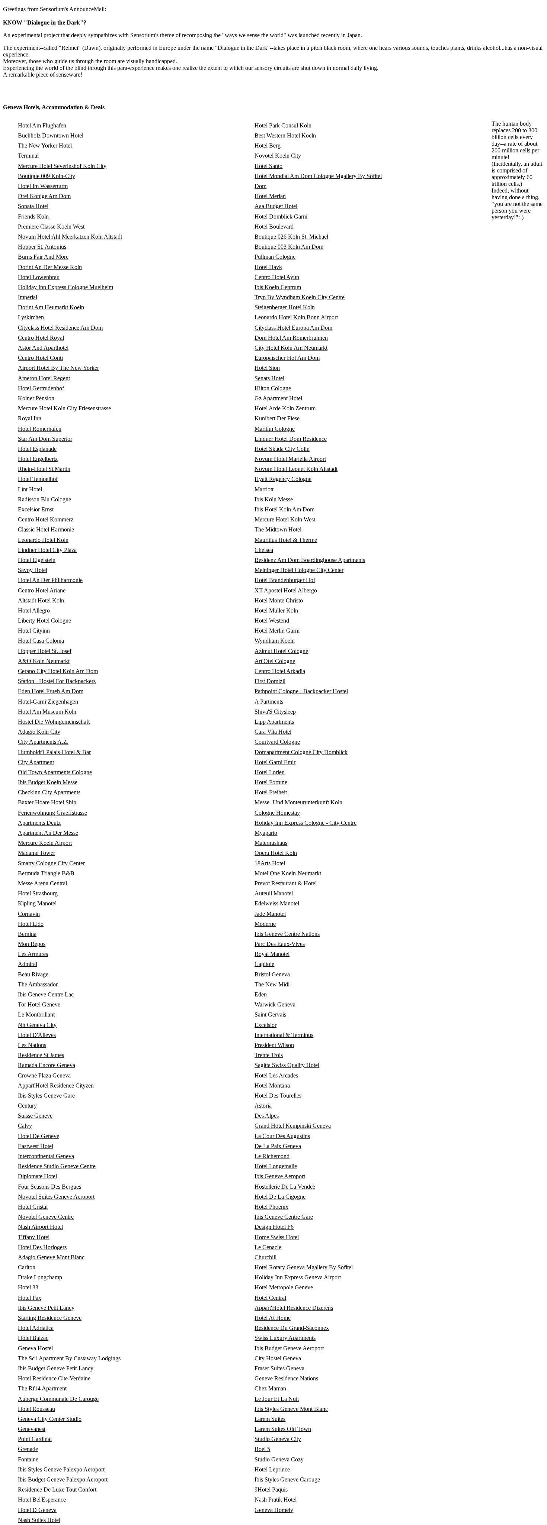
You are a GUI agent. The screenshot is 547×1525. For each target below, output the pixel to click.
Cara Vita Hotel (273, 731)
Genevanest (31, 1429)
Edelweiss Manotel (277, 903)
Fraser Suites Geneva (279, 1368)
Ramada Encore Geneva (46, 1065)
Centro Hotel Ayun (277, 277)
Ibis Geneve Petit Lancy (46, 1308)
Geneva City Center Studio (49, 1419)
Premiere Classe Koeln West (51, 226)
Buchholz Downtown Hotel (50, 135)
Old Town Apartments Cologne (55, 772)
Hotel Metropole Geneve (284, 1287)
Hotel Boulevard (274, 226)
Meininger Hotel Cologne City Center (299, 570)
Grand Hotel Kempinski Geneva (293, 1125)
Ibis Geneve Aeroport (280, 1176)
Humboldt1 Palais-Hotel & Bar (54, 752)
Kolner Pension (36, 398)
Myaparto (266, 833)
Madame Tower (36, 853)
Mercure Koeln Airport (45, 843)
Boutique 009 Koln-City (46, 176)
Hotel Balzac (33, 1338)
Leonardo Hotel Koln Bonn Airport (296, 317)
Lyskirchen (31, 317)
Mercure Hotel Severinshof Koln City (62, 166)
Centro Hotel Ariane (41, 590)
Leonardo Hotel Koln (43, 540)
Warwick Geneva (275, 1004)
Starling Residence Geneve (49, 1318)
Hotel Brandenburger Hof (285, 580)
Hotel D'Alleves (37, 1035)
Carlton (26, 1267)
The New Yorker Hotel (45, 145)
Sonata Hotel (33, 206)
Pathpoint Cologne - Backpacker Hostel (301, 691)
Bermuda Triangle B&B (46, 873)
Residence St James (41, 1055)
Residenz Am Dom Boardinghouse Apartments (310, 560)
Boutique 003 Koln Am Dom (289, 246)
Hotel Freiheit (271, 792)
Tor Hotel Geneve (39, 1004)
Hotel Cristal (33, 1206)
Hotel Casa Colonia (41, 640)
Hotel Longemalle (276, 1166)
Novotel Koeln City (278, 155)
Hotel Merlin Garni (277, 630)
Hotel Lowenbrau (39, 277)
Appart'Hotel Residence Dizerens (294, 1308)
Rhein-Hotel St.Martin (44, 469)
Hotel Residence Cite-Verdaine (54, 1378)
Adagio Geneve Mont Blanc (51, 1257)
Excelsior (265, 1025)
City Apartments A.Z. (43, 742)
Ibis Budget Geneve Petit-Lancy (55, 1368)
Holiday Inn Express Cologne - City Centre (305, 823)
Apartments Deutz (39, 823)
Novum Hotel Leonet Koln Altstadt (296, 469)
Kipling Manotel (37, 903)
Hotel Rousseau (36, 1409)
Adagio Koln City (39, 731)
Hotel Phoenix (271, 1206)
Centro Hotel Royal (41, 338)
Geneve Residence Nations (286, 1378)
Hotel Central (270, 1298)
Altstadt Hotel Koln (41, 600)
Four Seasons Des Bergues (49, 1186)
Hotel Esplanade (37, 449)
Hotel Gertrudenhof (41, 388)
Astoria (263, 1105)
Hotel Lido (31, 924)
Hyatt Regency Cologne (283, 479)
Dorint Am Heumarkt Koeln (51, 307)
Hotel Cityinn (34, 630)
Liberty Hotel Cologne (44, 620)
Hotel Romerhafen (39, 429)
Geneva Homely (274, 1510)
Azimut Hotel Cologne (281, 651)
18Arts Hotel (270, 863)
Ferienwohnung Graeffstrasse (52, 813)
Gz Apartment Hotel (278, 398)
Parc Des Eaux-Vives (280, 944)
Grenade (28, 1449)
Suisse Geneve (35, 1115)
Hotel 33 (28, 1287)
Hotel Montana (272, 1085)
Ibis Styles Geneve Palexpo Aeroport (61, 1469)
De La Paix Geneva (278, 1146)
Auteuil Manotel (274, 893)
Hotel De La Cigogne (280, 1196)
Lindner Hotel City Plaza (47, 550)
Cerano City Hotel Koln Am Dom (58, 671)
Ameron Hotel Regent (44, 378)
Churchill (265, 1257)
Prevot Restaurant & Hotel (286, 883)
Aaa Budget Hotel (276, 206)
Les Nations (32, 1045)
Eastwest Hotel (35, 1146)
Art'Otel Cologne (275, 661)
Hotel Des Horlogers (42, 1247)
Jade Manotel (270, 914)
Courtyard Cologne (277, 742)
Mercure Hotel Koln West (285, 519)
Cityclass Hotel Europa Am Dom (293, 327)
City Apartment (36, 762)
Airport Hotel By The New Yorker (58, 368)
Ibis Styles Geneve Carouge (287, 1479)
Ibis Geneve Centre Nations (287, 934)
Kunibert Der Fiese (277, 418)
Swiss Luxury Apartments (285, 1338)
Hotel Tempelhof (38, 479)
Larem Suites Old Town (283, 1429)
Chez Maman (270, 1388)
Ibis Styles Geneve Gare (46, 1095)
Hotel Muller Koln (276, 610)
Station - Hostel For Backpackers (57, 681)
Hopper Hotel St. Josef (44, 651)
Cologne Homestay (277, 813)
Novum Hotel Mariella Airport (290, 459)
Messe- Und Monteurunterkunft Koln (298, 802)
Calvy (25, 1125)
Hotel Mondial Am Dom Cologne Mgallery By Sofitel (318, 176)
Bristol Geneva (272, 974)
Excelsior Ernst (36, 509)
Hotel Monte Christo (279, 600)
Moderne (265, 924)
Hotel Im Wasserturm (43, 186)
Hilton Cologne (273, 388)
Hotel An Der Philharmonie (50, 580)
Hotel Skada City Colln (282, 449)
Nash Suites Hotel (39, 1520)
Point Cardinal (35, 1439)
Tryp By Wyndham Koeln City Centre (300, 297)
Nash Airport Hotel (40, 1227)
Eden (261, 994)
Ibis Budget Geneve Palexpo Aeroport (63, 1479)
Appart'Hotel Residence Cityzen (56, 1085)
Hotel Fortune (271, 782)
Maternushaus (271, 843)
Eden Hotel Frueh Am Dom (50, 691)
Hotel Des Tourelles (278, 1095)
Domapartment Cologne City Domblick (301, 752)
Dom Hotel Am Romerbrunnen (291, 338)
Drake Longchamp (40, 1277)
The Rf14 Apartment (42, 1388)
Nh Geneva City (37, 1025)
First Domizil (270, 681)
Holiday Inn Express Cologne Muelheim (65, 287)
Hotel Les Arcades (276, 1075)
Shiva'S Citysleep (275, 711)
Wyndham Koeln (275, 640)
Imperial (27, 297)
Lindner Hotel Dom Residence (291, 439)
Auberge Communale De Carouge (58, 1399)
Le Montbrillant (36, 1014)
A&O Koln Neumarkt (44, 661)
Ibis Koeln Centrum (278, 287)
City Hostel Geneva (278, 1358)
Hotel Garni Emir (275, 762)
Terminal (28, 155)
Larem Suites (270, 1419)
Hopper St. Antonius (42, 246)
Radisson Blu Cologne (44, 499)
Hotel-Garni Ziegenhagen (48, 701)
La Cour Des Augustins (282, 1136)
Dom (260, 186)
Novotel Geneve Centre (46, 1217)
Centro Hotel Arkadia (280, 671)
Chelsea (264, 550)
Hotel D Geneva (37, 1510)
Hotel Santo (268, 166)
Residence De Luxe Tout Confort (57, 1489)
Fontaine (28, 1459)
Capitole (264, 964)
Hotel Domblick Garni (281, 216)
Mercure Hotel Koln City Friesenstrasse (64, 408)
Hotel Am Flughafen (42, 125)
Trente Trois (269, 1055)
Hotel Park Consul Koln (283, 125)
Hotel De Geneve (38, 1136)
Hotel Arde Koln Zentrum (285, 408)
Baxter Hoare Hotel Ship (47, 802)
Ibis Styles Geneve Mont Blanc (291, 1409)
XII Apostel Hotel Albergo (286, 590)
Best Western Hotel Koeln (285, 135)
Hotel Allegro (34, 610)
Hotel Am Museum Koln (47, 711)
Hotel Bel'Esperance (42, 1499)
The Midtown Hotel (278, 529)
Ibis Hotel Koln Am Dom (284, 509)
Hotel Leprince (272, 1469)
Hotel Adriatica (36, 1328)
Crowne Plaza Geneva (44, 1075)
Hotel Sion (267, 368)
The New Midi (272, 984)
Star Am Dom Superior (45, 439)
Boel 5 (262, 1449)
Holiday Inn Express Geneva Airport (298, 1277)
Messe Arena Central (42, 883)
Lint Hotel (30, 489)
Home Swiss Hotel (277, 1237)
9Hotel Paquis (271, 1489)
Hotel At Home (273, 1318)
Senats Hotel (269, 378)
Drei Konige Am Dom (44, 196)
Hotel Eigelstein (36, 560)
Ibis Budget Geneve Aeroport (289, 1348)
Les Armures (33, 954)
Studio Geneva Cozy (279, 1459)
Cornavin (29, 914)
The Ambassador (38, 984)
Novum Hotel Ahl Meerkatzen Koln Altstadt (70, 236)
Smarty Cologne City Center (51, 863)
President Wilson (274, 1045)
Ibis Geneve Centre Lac (46, 994)
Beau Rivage (33, 974)
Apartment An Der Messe (48, 833)
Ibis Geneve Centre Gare (284, 1217)
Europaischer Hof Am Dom (287, 358)
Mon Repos (31, 944)
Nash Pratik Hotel (276, 1499)
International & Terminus (284, 1035)
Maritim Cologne (275, 429)
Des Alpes (267, 1115)
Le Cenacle (268, 1247)
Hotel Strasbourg (38, 893)
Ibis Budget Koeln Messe (47, 782)
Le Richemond (272, 1156)
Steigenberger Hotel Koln (285, 307)
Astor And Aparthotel (43, 348)
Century (27, 1105)
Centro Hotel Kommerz (45, 519)
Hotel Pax (29, 1298)
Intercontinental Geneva (46, 1156)
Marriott (264, 489)
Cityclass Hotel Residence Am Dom (60, 327)
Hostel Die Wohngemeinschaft (54, 721)
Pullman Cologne (275, 256)
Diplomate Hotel (37, 1176)
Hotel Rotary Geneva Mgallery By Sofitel (304, 1267)
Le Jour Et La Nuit (277, 1399)
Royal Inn (29, 418)
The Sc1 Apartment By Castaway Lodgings (69, 1358)
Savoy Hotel (32, 570)
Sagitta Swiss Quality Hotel (287, 1065)
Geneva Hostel (35, 1348)
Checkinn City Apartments (49, 792)
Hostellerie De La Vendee (285, 1186)
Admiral (27, 964)
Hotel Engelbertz (38, 459)
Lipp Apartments (274, 721)
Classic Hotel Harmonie (46, 529)
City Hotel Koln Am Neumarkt (291, 348)
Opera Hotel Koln (276, 853)
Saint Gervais (270, 1014)
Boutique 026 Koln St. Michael (291, 236)
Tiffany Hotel (33, 1237)
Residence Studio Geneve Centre (57, 1166)
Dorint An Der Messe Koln (50, 267)
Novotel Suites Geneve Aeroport (56, 1196)
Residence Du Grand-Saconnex (292, 1328)
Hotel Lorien (270, 772)
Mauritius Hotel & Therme (286, 540)
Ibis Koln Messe (274, 499)
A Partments (269, 701)
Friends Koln (33, 216)
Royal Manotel (272, 954)
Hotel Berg (268, 145)
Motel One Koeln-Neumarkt (288, 873)
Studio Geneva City (278, 1439)
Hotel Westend (272, 620)
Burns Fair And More (43, 256)
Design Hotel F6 (274, 1227)
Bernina (27, 934)
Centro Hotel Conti (40, 358)
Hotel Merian (270, 196)
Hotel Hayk (268, 267)
